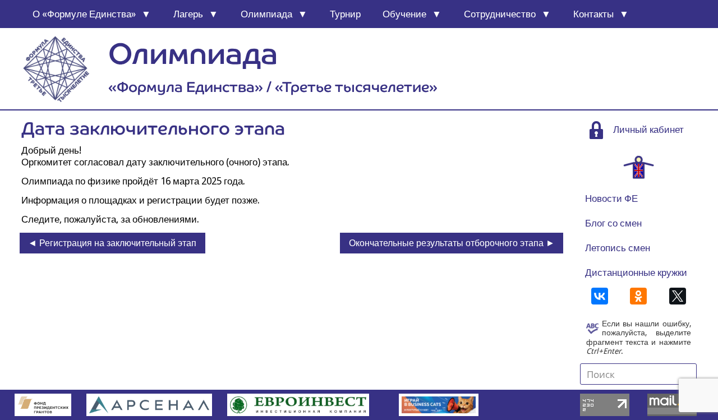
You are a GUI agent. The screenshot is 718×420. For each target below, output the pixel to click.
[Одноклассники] (638, 296)
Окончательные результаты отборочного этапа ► (452, 243)
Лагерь (188, 14)
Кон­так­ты (593, 14)
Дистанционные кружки (636, 272)
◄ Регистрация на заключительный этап (112, 243)
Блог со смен (613, 223)
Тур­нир (345, 14)
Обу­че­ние (404, 14)
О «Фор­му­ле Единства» (84, 14)
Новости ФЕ (611, 198)
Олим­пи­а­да (266, 14)
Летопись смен (617, 247)
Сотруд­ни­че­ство (500, 14)
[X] (677, 296)
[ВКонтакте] (599, 296)
